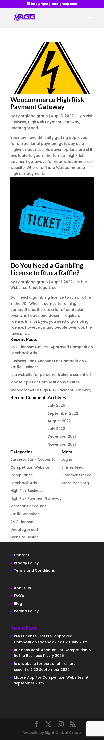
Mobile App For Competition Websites (45, 382)
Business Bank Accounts (32, 459)
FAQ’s (19, 595)
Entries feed (72, 467)
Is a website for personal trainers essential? (51, 374)
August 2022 (59, 420)
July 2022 (56, 428)
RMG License (21, 521)
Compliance (21, 475)
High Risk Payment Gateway (53, 121)
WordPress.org (75, 482)
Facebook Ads (23, 482)
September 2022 (63, 413)
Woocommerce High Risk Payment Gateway (47, 103)
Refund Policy (26, 611)
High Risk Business (26, 490)
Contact (21, 555)
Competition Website (29, 467)
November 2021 (62, 444)
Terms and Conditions (34, 570)
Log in (67, 459)
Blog (18, 603)
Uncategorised (24, 127)
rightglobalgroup (32, 115)
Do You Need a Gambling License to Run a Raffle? (46, 269)
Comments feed (77, 475)
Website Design (24, 537)
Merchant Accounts (28, 506)
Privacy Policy (26, 562)
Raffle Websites (24, 513)
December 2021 (62, 436)
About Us (22, 587)
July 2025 (56, 405)
